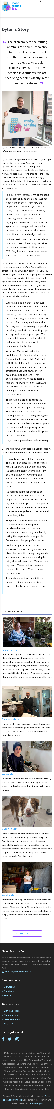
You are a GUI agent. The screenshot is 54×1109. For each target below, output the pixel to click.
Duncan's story (10, 719)
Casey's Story (9, 829)
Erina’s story (9, 774)
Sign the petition (12, 1010)
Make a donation (12, 1019)
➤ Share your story (27, 933)
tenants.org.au (36, 1103)
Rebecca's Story (11, 650)
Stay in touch (10, 1023)
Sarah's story (9, 895)
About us (8, 995)
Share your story (12, 1015)
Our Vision (9, 991)
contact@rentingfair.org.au (18, 971)
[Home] (11, 5)
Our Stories (9, 986)
